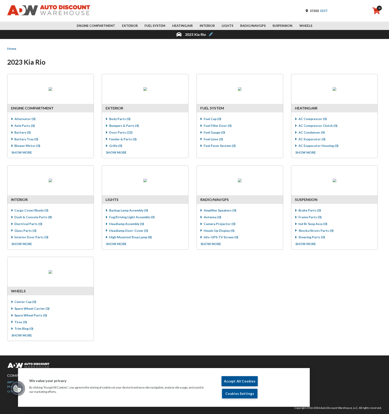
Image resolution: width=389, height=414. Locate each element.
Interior (207, 25)
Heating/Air (182, 25)
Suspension (282, 25)
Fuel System (155, 25)
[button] (17, 388)
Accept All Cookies (239, 381)
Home (11, 48)
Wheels (305, 25)
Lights (227, 25)
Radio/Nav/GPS (253, 25)
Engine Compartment (96, 25)
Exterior (130, 25)
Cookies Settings (239, 394)
